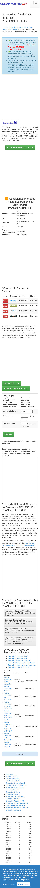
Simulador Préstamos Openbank (17, 807)
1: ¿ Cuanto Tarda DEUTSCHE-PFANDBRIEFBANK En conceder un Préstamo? (20, 613)
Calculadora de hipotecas (14, 27)
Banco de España (12, 790)
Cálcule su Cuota (11, 383)
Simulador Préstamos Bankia (18, 658)
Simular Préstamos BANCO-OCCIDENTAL (8, 736)
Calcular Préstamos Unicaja (16, 805)
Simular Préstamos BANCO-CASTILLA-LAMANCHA (8, 726)
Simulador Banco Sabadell (15, 783)
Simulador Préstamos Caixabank (19, 660)
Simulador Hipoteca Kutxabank (17, 803)
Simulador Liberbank (13, 810)
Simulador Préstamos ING (15, 801)
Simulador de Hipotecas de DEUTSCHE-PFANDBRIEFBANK (18, 544)
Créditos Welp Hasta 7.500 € (20, 147)
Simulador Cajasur (12, 794)
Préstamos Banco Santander (16, 785)
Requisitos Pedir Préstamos (16, 388)
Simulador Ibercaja (12, 799)
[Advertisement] (20, 97)
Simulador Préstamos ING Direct (19, 667)
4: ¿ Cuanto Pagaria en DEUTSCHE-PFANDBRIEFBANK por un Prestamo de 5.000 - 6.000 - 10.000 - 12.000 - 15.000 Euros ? (20, 640)
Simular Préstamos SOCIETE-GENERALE (8, 705)
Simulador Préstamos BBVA (17, 656)
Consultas (9, 774)
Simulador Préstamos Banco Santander (22, 665)
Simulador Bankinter (13, 792)
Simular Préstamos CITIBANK (7, 744)
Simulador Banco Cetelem (15, 787)
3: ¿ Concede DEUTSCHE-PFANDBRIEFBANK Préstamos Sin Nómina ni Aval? (19, 630)
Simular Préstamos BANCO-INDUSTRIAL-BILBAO (8, 715)
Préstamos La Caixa (13, 781)
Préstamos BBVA (12, 776)
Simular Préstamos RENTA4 (7, 688)
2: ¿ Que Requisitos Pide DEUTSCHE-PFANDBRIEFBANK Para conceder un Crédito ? (18, 622)
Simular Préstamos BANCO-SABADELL (7, 680)
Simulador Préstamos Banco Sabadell (21, 663)
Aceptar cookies (23, 884)
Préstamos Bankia (12, 778)
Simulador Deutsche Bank (15, 796)
